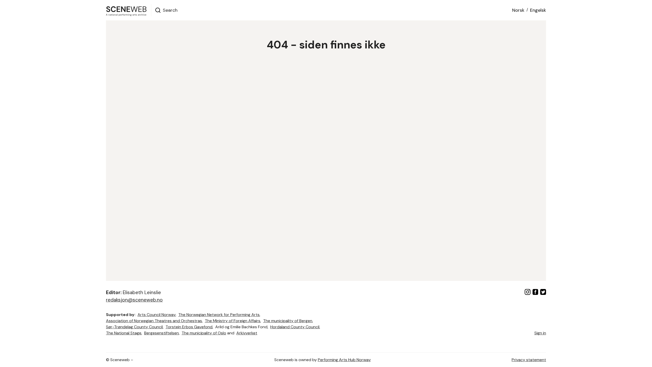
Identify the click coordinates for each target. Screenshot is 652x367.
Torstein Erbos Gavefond (189, 327)
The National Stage (123, 333)
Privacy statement (529, 359)
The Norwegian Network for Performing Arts (219, 314)
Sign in (540, 333)
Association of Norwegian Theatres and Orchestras (154, 320)
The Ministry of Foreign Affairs (232, 320)
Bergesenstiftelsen (161, 333)
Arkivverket (246, 333)
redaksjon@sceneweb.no (134, 300)
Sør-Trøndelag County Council (134, 327)
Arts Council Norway (156, 314)
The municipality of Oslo (204, 333)
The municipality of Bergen (287, 320)
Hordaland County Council (294, 327)
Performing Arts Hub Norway (344, 359)
